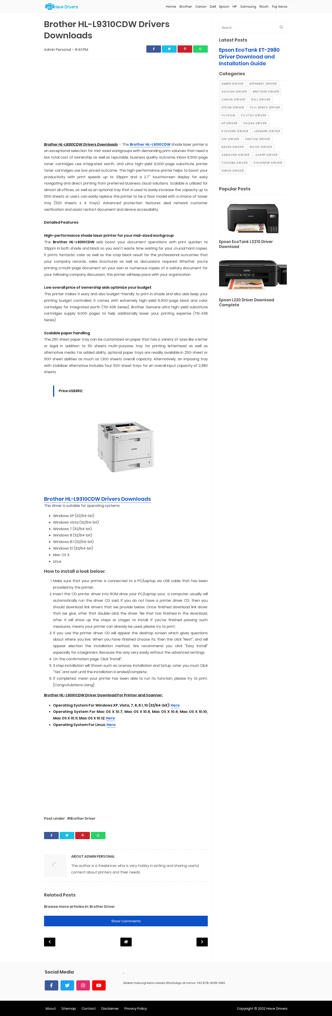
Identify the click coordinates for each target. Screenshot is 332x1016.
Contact (89, 1008)
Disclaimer (110, 1008)
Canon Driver (233, 99)
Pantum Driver (257, 139)
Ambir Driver (232, 84)
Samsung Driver (235, 155)
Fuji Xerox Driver (265, 107)
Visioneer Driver (268, 163)
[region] (126, 101)
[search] (281, 27)
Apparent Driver (263, 84)
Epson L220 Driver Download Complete (246, 302)
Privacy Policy (135, 1008)
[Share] (153, 49)
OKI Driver (230, 139)
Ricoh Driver (261, 147)
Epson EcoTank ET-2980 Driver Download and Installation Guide (249, 56)
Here (175, 705)
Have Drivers (277, 1008)
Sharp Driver (266, 155)
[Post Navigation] (126, 941)
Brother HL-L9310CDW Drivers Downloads (97, 499)
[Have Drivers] (63, 6)
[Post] (253, 217)
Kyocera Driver (235, 131)
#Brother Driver (81, 818)
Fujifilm (228, 115)
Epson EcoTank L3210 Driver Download (246, 244)
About (50, 1008)
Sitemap (68, 1008)
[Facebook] (51, 985)
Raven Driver (233, 147)
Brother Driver (102, 906)
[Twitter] (67, 985)
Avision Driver (234, 92)
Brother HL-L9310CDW (150, 144)
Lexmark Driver (267, 131)
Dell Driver (260, 99)
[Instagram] (83, 985)
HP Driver (230, 123)
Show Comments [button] (126, 921)
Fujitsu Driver (253, 115)
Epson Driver (233, 107)
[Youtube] (99, 985)
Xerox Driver (233, 171)
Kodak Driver (255, 123)
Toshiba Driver (235, 163)
